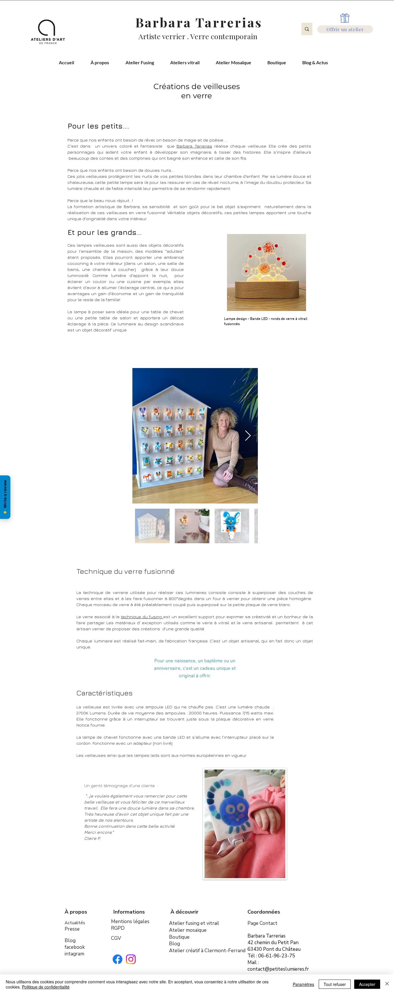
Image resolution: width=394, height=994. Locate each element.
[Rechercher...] (306, 29)
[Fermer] (387, 984)
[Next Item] (248, 436)
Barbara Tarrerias (194, 146)
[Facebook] (117, 959)
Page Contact (262, 923)
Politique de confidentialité (46, 987)
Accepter (367, 984)
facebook (75, 947)
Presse (72, 929)
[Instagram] (130, 959)
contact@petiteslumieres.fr (278, 969)
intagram (74, 953)
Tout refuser (335, 984)
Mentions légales (130, 921)
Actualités (75, 923)
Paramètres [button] (303, 984)
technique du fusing (142, 616)
